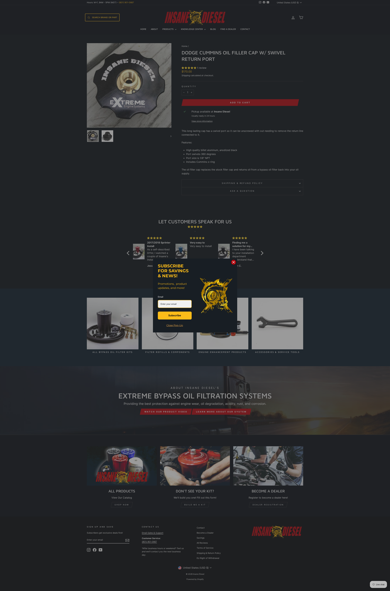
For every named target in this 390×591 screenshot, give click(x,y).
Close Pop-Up (174, 325)
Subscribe (174, 315)
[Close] (233, 262)
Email (160, 297)
